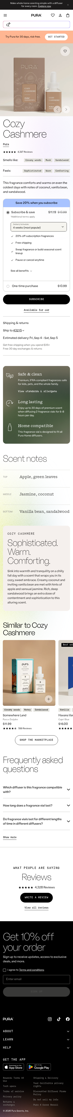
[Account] (60, 15)
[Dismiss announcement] (68, 5)
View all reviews (36, 908)
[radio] (36, 211)
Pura (6, 144)
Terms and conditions (31, 970)
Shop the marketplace (36, 740)
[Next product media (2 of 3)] (66, 109)
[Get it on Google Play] (39, 1067)
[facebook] (68, 1019)
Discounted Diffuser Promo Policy (49, 1093)
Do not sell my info (45, 1100)
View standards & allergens (37, 391)
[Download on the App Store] (13, 1067)
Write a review (36, 897)
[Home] (36, 15)
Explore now (44, 6)
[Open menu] (5, 15)
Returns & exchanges (9, 1103)
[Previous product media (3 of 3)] (57, 109)
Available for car (36, 310)
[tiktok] (59, 1019)
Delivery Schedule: (21, 224)
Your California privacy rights (48, 1084)
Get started (56, 37)
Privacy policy (12, 1097)
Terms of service (13, 1092)
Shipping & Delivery (45, 1078)
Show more (9, 837)
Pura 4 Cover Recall (45, 1105)
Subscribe (36, 299)
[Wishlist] (53, 15)
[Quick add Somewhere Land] (48, 699)
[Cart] (68, 15)
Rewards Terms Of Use (13, 1079)
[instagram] (50, 1019)
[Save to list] (65, 51)
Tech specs (9, 1086)
